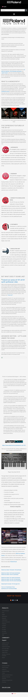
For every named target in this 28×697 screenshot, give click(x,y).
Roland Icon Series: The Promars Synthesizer (10, 573)
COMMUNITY (5, 637)
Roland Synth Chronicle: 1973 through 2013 (10, 583)
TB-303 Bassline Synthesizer (16, 71)
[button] (14, 14)
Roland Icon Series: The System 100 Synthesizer (11, 569)
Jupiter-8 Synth (4, 72)
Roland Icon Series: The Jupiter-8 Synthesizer (10, 577)
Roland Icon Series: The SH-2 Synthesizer (9, 574)
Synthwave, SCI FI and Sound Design (9, 588)
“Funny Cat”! (10, 295)
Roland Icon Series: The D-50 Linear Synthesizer (11, 580)
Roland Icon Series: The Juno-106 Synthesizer (10, 579)
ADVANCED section (5, 91)
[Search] (26, 10)
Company (4, 663)
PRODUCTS (5, 608)
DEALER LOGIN (6, 687)
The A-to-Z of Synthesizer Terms (8, 587)
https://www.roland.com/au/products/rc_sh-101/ (14, 445)
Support (4, 640)
